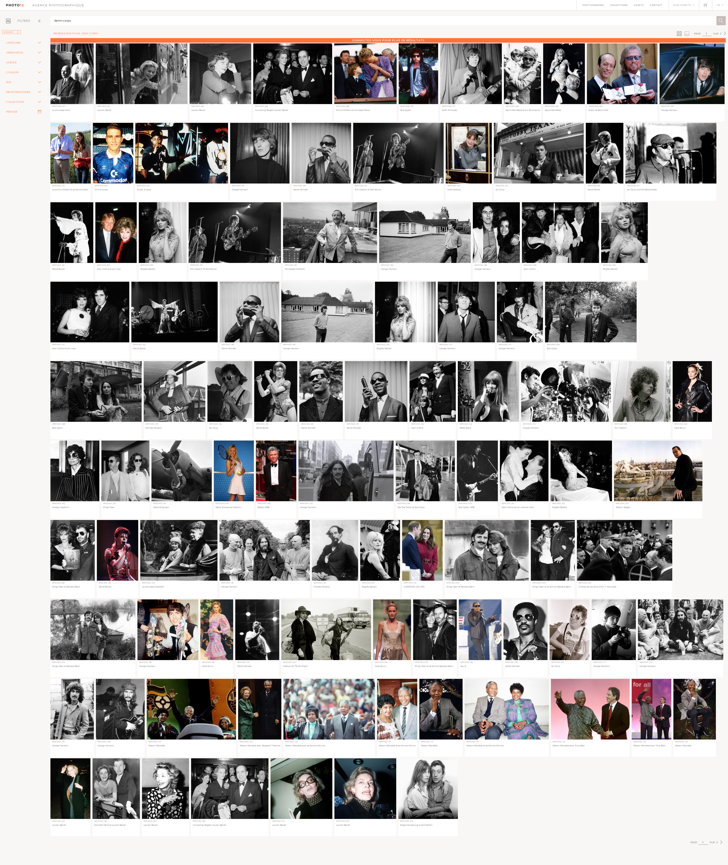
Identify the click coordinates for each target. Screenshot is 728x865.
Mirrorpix (9, 32)
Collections (619, 5)
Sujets (639, 5)
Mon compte (682, 5)
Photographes (593, 5)
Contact (656, 5)
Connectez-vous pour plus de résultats (388, 40)
